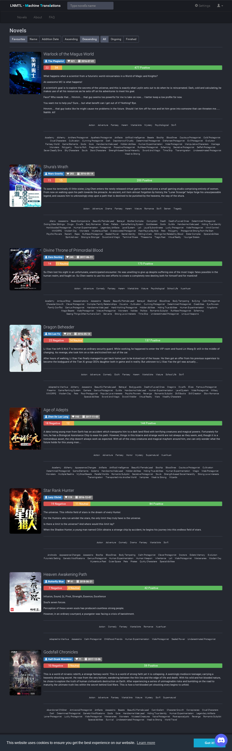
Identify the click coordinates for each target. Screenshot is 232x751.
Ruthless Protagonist (148, 147)
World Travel (171, 719)
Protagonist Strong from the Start (197, 231)
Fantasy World (52, 144)
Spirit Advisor (71, 237)
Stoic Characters (98, 150)
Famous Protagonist (206, 387)
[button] (220, 5)
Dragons (171, 387)
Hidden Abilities (128, 144)
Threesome (146, 237)
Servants (107, 314)
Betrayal (121, 221)
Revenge (147, 393)
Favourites (18, 39)
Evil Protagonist (195, 140)
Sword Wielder (129, 396)
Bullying (196, 301)
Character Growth (54, 304)
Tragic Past (160, 237)
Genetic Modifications (74, 558)
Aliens (53, 221)
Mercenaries (200, 558)
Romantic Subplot (159, 310)
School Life (172, 288)
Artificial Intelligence (135, 137)
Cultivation (74, 140)
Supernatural (152, 455)
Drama (108, 208)
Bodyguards (135, 387)
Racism (68, 234)
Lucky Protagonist (175, 227)
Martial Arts (136, 125)
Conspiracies (192, 710)
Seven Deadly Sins (53, 150)
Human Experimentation (150, 144)
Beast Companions (80, 221)
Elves (106, 224)
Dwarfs (79, 224)
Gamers (87, 390)
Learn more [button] (146, 743)
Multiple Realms (66, 474)
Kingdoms (212, 307)
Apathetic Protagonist (101, 137)
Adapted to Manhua (58, 387)
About (38, 17)
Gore (91, 144)
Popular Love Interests (111, 393)
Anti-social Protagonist (81, 710)
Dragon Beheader (59, 327)
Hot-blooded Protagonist (58, 227)
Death (163, 221)
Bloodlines (172, 137)
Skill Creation (194, 393)
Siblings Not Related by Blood (168, 234)
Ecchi (117, 374)
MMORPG (57, 231)
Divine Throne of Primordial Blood (73, 250)
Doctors (183, 555)
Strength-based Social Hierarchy (124, 150)
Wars (157, 396)
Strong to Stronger (90, 237)
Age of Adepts (56, 409)
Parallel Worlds (101, 474)
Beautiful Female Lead (103, 221)
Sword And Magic (151, 150)
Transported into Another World (121, 477)
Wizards (173, 477)
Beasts (150, 137)
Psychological (162, 125)
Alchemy (61, 137)
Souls (84, 150)
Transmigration (183, 150)
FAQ (52, 17)
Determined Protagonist (148, 140)
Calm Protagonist (211, 301)
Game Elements (70, 144)
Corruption (152, 221)
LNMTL (35, 5)
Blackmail (152, 301)
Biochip (160, 137)
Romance (149, 208)
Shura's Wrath (56, 166)
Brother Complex (135, 221)
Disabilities (199, 304)
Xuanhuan (186, 288)
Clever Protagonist (75, 304)
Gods (83, 144)
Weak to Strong (132, 154)
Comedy (100, 288)
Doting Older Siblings (54, 224)
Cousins (123, 304)
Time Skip (168, 150)
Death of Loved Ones (179, 221)
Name (33, 39)
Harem (124, 125)
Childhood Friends (113, 639)
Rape (77, 234)
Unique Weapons (190, 314)
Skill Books (180, 393)
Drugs (70, 224)
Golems (95, 471)
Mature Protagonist (106, 310)
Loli (139, 227)
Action (92, 125)
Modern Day (71, 231)
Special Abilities (211, 234)
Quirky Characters (148, 561)
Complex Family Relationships (102, 304)
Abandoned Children (57, 710)
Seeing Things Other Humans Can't (83, 314)
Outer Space (115, 561)
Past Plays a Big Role (148, 231)
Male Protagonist (173, 144)
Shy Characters (72, 150)
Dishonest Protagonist (174, 140)
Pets (163, 231)
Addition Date (50, 39)
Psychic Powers (54, 234)
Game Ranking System (132, 224)
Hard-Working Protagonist (124, 307)
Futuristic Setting (52, 558)
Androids (52, 555)
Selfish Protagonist (206, 147)
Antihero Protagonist (78, 137)
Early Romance (93, 224)
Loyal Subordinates (153, 227)
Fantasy (115, 125)
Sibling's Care (145, 234)
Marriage (215, 144)
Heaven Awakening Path (65, 574)
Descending (89, 39)
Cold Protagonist (211, 137)
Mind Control (212, 227)
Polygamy (67, 147)
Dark (108, 140)
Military (214, 390)
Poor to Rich (80, 147)
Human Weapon (144, 558)
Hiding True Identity (211, 224)
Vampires (144, 477)
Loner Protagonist (53, 716)
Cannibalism (158, 710)
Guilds (171, 224)
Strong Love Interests (125, 314)
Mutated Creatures (140, 716)
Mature (138, 208)
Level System (128, 227)
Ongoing (116, 39)
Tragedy (178, 208)
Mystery (148, 125)
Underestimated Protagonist (207, 150)
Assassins (63, 221)
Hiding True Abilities (167, 307)
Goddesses (151, 224)
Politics (143, 310)
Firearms (51, 390)
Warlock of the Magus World (69, 54)
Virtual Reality (174, 237)
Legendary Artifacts (110, 227)
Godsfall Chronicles (61, 652)
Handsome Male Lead (107, 144)
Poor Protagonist (89, 393)
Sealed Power (112, 234)
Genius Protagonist (74, 307)
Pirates (133, 561)
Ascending (71, 39)
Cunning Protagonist (92, 140)
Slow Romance (211, 393)
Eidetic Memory (197, 555)
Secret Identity (128, 234)
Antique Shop (63, 301)
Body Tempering (181, 301)
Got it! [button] (210, 743)
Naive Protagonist (161, 716)
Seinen (167, 208)
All (104, 39)
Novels (22, 17)
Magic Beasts (67, 310)
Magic (196, 471)
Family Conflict (55, 307)
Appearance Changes (85, 467)
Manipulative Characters (196, 144)
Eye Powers (212, 304)
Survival (110, 719)
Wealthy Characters (171, 396)
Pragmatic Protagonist (100, 147)
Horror (129, 455)
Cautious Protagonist (190, 137)
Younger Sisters (191, 237)
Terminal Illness (130, 237)
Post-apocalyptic (181, 716)
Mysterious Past (100, 231)
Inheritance (160, 558)
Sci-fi (173, 125)
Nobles (134, 310)
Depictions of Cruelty (123, 140)
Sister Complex (193, 234)
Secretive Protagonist (183, 147)
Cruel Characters (58, 140)
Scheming (166, 147)
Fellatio (114, 224)
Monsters (54, 147)
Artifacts (119, 137)
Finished (131, 39)
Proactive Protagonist (124, 147)
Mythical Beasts (84, 474)
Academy (49, 137)
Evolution (210, 140)
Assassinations (80, 301)
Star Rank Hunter (59, 490)
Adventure (103, 125)
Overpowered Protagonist (123, 231)
